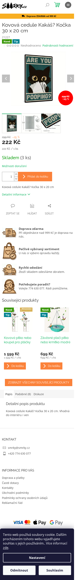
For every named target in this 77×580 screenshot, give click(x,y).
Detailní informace (14, 194)
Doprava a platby (13, 478)
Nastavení (37, 558)
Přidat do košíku (37, 176)
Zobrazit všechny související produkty (38, 382)
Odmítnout (19, 570)
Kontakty (7, 488)
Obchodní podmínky (15, 493)
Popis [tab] (8, 394)
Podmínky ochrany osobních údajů (25, 498)
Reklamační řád (12, 503)
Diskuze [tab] (39, 394)
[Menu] (68, 5)
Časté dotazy (10, 483)
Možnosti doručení (14, 166)
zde (5, 547)
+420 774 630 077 (19, 453)
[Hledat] (47, 5)
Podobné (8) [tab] (23, 394)
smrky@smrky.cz (19, 448)
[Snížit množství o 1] (16, 179)
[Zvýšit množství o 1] (16, 174)
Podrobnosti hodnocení (57, 45)
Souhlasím (54, 570)
